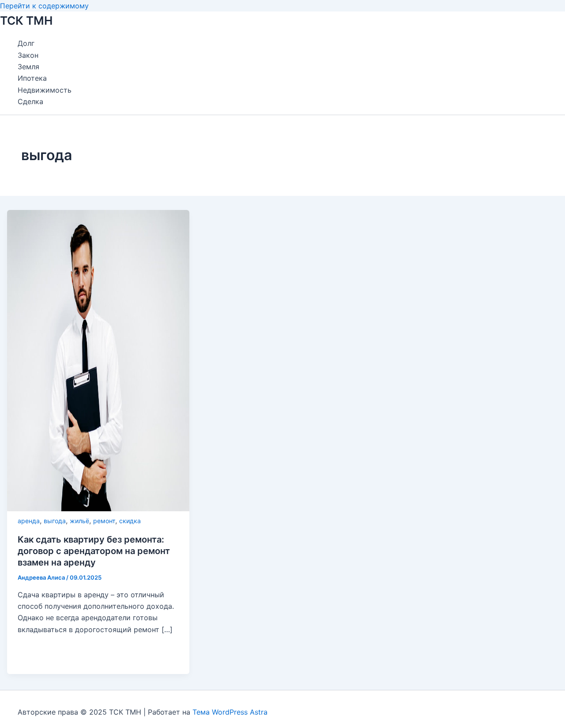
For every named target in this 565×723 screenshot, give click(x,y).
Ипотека (32, 78)
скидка (130, 520)
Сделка (30, 101)
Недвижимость (45, 90)
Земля (28, 66)
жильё (79, 520)
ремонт (104, 520)
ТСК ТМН (26, 20)
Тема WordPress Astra (229, 712)
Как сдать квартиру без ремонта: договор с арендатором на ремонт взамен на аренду (94, 551)
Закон (28, 55)
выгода (55, 520)
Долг (26, 43)
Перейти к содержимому (44, 5)
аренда (29, 520)
